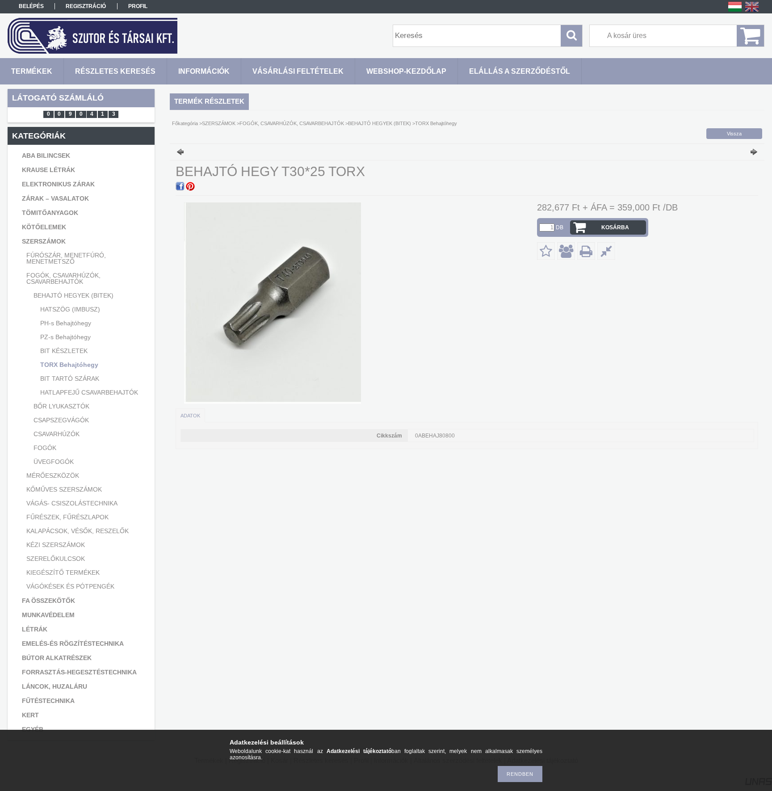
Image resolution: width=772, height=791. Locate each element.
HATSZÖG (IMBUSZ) (70, 309)
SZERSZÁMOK (44, 241)
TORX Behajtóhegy (69, 364)
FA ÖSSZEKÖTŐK (48, 600)
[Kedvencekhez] (546, 251)
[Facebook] (180, 186)
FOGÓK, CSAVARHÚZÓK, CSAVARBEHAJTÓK (63, 278)
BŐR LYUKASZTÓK (61, 406)
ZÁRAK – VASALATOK (55, 198)
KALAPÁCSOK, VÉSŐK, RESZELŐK (77, 530)
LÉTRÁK (34, 629)
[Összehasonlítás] (606, 251)
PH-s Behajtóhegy (65, 323)
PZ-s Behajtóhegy (65, 337)
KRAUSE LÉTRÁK (48, 169)
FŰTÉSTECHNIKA (48, 700)
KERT (30, 715)
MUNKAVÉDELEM (48, 614)
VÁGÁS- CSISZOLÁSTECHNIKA (71, 503)
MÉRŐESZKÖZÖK (52, 475)
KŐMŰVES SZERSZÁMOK (64, 489)
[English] (751, 11)
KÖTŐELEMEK (44, 227)
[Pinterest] (190, 186)
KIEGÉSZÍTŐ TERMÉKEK (63, 572)
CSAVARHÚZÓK (57, 434)
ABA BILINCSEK (46, 155)
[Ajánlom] (566, 251)
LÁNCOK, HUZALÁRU (54, 686)
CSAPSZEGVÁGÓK (61, 420)
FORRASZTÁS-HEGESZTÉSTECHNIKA (79, 672)
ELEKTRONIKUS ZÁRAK (58, 184)
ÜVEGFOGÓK (54, 461)
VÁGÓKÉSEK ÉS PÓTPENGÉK (70, 586)
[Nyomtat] (586, 251)
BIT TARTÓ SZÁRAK (69, 378)
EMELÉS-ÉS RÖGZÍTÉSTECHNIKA (73, 643)
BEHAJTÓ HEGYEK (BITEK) (73, 295)
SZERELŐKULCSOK (55, 558)
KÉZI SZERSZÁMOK (55, 544)
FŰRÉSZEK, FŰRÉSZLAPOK (67, 517)
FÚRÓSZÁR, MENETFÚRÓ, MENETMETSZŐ (66, 258)
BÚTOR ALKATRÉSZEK (57, 657)
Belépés (31, 6)
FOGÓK (45, 447)
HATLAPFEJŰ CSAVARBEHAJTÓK (89, 392)
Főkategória (185, 123)
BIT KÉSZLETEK (64, 350)
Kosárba (615, 227)
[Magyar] (734, 11)
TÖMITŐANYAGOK (50, 212)
